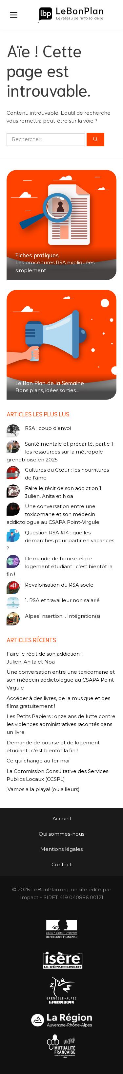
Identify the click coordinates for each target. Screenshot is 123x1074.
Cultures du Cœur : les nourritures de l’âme (67, 474)
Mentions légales (61, 849)
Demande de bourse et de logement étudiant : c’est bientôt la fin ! (60, 566)
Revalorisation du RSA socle (59, 585)
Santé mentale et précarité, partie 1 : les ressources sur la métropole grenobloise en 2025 (61, 452)
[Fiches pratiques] (61, 225)
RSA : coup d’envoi (48, 428)
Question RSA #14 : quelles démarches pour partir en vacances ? (60, 540)
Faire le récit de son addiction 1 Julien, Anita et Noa (63, 492)
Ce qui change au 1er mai (38, 761)
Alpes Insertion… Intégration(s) (62, 616)
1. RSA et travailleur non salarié (62, 600)
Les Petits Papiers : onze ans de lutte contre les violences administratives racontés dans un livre (61, 724)
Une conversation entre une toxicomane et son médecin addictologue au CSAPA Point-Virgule (53, 514)
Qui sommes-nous (61, 834)
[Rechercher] (95, 139)
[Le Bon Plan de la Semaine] (61, 345)
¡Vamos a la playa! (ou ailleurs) (43, 789)
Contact (61, 864)
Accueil (61, 818)
